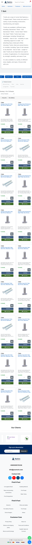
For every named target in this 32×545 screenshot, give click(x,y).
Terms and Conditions (23, 525)
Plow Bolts (12, 86)
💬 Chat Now (7, 132)
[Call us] (29, 542)
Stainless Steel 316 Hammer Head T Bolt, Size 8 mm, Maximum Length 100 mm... (24, 104)
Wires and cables (24, 505)
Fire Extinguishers (8, 496)
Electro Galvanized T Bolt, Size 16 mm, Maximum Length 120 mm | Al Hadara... (7, 320)
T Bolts (12, 84)
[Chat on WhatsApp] (29, 538)
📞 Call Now (7, 129)
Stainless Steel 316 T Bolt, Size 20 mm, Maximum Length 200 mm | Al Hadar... (7, 104)
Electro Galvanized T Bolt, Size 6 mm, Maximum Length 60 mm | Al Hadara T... (24, 391)
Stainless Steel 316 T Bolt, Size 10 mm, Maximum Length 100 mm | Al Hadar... (24, 284)
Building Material (24, 486)
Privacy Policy (8, 521)
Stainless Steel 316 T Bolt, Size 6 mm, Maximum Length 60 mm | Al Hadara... (7, 355)
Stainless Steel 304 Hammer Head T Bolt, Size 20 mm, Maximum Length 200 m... (24, 176)
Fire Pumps (23, 490)
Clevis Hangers (8, 512)
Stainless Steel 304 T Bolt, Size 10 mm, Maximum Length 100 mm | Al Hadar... (24, 248)
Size (17, 76)
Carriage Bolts (6, 86)
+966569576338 (16, 465)
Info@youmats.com (16, 469)
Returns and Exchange (8, 531)
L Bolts (17, 84)
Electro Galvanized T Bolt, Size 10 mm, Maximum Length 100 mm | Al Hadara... (7, 176)
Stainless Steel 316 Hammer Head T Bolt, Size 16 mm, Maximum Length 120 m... (24, 212)
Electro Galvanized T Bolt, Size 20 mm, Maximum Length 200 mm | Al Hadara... (24, 140)
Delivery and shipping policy (8, 526)
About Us (23, 521)
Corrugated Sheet (8, 486)
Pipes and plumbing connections (8, 491)
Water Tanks (24, 494)
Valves (23, 512)
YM (11, 540)
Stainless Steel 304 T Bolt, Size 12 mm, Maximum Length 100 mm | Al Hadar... (7, 391)
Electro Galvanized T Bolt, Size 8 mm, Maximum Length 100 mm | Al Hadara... (7, 284)
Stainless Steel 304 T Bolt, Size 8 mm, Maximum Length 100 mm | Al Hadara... (24, 355)
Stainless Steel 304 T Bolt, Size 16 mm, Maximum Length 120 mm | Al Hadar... (7, 212)
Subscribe (23, 451)
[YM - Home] (8, 2)
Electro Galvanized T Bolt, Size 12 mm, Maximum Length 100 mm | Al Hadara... (7, 140)
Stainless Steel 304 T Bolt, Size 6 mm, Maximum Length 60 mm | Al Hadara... (7, 248)
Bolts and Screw (6, 84)
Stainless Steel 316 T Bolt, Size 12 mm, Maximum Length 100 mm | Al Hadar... (24, 320)
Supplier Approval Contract (23, 530)
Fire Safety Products (8, 508)
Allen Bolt (22, 84)
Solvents (8, 505)
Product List (9, 76)
